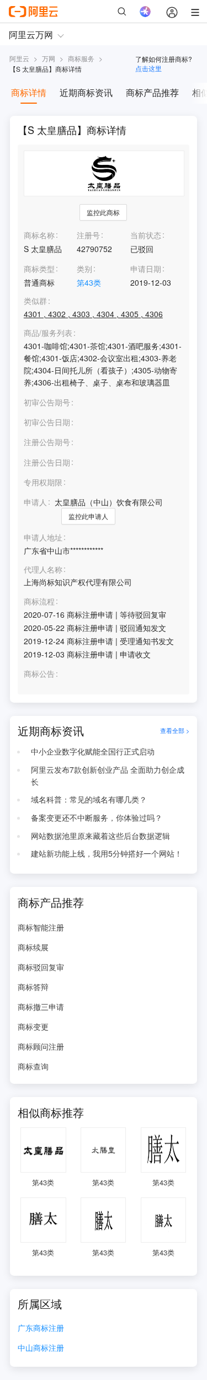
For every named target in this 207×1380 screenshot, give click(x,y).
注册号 (88, 234)
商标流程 (39, 601)
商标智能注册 (41, 927)
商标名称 (39, 234)
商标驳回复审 (41, 966)
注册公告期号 (47, 441)
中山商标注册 (41, 1348)
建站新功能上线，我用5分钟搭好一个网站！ (106, 853)
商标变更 (33, 1026)
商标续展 (33, 947)
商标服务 (81, 58)
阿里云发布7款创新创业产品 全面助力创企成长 (107, 775)
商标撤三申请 (41, 1006)
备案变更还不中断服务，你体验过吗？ (96, 817)
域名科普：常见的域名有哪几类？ (89, 799)
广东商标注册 (41, 1328)
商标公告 (39, 673)
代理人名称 (43, 569)
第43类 (89, 282)
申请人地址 (43, 537)
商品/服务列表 (48, 333)
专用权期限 (43, 482)
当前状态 (145, 234)
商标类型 (39, 268)
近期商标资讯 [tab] (86, 92)
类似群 (35, 301)
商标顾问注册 (41, 1046)
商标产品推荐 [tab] (152, 92)
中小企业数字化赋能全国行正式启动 (93, 751)
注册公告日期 (47, 462)
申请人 (35, 501)
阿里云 (19, 58)
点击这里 (148, 68)
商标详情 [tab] (28, 92)
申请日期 (145, 268)
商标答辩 (33, 986)
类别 (84, 268)
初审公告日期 (47, 421)
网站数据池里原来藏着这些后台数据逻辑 (100, 835)
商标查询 (33, 1066)
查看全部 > (174, 731)
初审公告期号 (47, 402)
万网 (48, 58)
